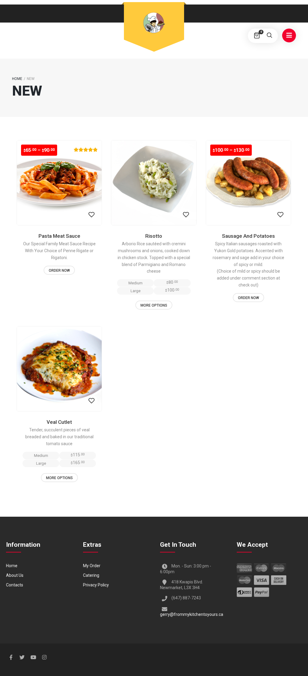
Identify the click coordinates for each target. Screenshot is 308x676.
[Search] (269, 35)
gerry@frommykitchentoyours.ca (191, 614)
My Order (91, 565)
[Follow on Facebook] (11, 657)
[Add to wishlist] (91, 215)
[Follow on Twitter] (22, 657)
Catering (91, 575)
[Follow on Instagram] (44, 657)
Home (17, 79)
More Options (153, 305)
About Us (14, 575)
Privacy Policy (96, 585)
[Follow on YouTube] (33, 657)
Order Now (59, 270)
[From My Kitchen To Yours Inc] (154, 23)
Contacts (14, 585)
